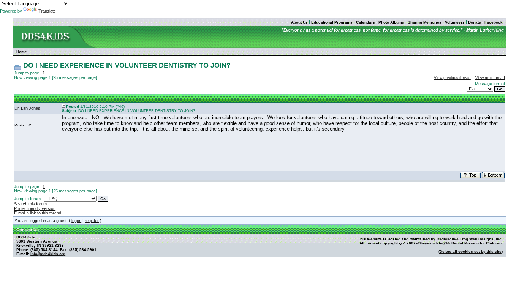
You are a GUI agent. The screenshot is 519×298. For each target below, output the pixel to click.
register (92, 220)
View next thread (490, 78)
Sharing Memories (424, 22)
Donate (474, 22)
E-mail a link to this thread (37, 213)
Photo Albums (391, 22)
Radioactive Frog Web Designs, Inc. (470, 239)
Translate (47, 11)
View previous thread (452, 78)
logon (76, 220)
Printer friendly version (34, 208)
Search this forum (30, 204)
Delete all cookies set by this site (471, 251)
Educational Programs (332, 22)
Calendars (365, 22)
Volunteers (455, 22)
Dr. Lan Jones (27, 108)
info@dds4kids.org (47, 254)
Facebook (493, 22)
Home (21, 52)
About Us (299, 22)
